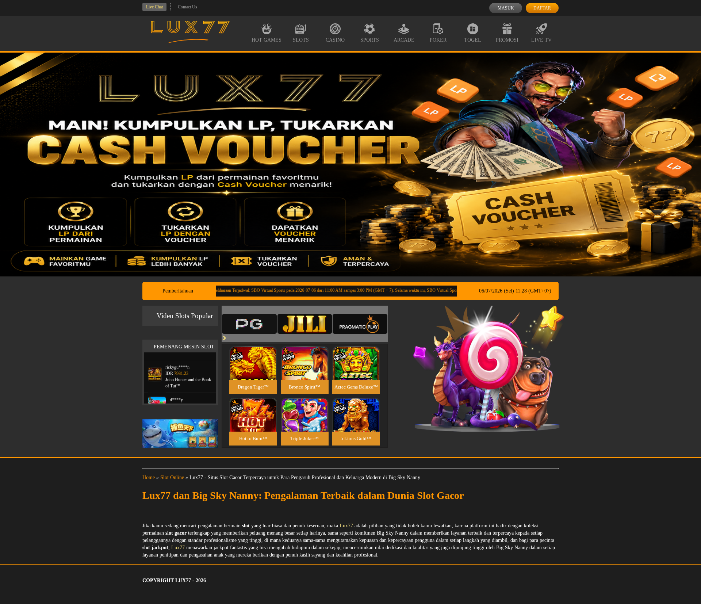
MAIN (253, 371)
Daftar (542, 8)
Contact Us (187, 6)
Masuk (506, 8)
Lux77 (346, 525)
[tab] (249, 324)
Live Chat (154, 6)
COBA (253, 354)
